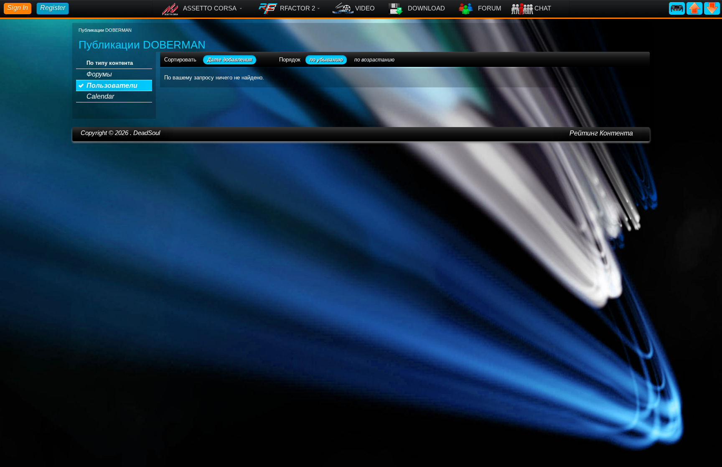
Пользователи (111, 85)
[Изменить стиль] (677, 7)
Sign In (17, 7)
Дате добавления (229, 60)
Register (52, 7)
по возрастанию (374, 60)
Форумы (99, 74)
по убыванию (326, 60)
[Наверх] (695, 7)
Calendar (100, 96)
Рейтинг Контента (601, 133)
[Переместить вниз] (712, 7)
